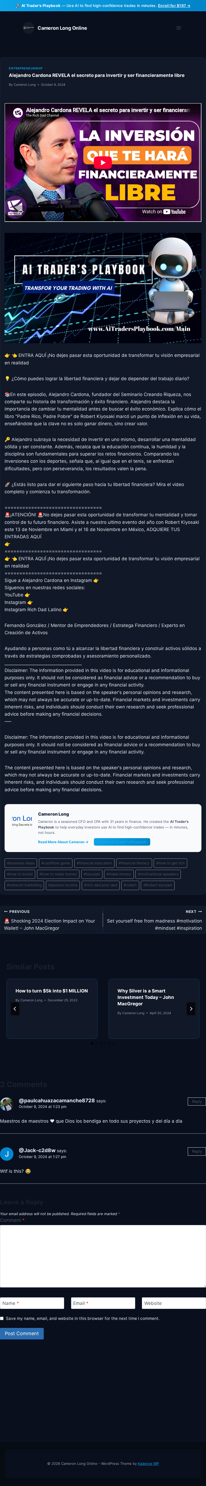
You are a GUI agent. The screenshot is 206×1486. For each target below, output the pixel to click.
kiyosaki (92, 874)
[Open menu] (178, 28)
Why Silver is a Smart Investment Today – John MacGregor (145, 997)
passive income (63, 885)
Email (81, 1303)
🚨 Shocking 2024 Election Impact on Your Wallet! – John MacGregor (49, 920)
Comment (12, 1220)
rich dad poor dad (100, 885)
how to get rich (170, 863)
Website (153, 1303)
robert (130, 885)
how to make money (58, 874)
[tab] (92, 1043)
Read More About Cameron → (63, 842)
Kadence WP (148, 1463)
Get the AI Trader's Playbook (122, 842)
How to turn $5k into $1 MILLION (52, 991)
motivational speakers (158, 874)
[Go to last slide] (15, 1008)
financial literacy (134, 863)
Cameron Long (25, 85)
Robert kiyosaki (158, 885)
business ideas (21, 863)
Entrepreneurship (26, 68)
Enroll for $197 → (174, 5)
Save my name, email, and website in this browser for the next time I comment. (83, 1318)
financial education (94, 863)
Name (10, 1303)
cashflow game (55, 863)
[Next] (191, 1008)
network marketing (24, 885)
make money (118, 874)
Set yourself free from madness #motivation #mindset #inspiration (154, 920)
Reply (197, 1101)
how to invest (20, 874)
